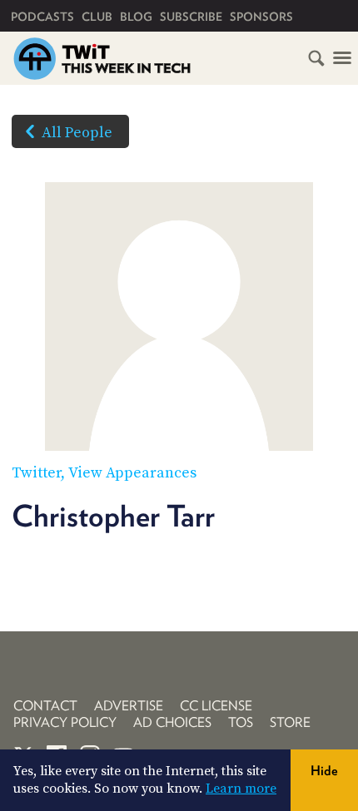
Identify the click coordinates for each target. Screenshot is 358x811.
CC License (216, 706)
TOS (240, 722)
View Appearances (132, 472)
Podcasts (42, 16)
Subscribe (191, 16)
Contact (45, 706)
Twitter (36, 472)
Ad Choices (172, 722)
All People (77, 132)
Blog (136, 16)
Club (97, 16)
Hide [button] (324, 771)
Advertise (128, 706)
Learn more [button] (241, 788)
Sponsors (261, 16)
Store (290, 722)
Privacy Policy (65, 722)
